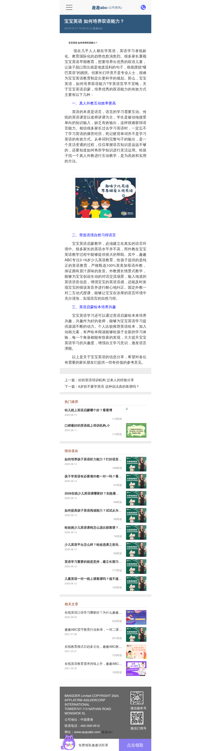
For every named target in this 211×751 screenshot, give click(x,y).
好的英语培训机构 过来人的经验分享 (106, 379)
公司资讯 (115, 7)
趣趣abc (99, 7)
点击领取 (135, 745)
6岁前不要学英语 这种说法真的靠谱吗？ (108, 386)
